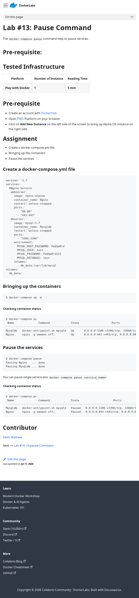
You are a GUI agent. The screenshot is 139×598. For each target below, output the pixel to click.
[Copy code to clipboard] (132, 180)
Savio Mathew (12, 437)
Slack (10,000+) (13, 529)
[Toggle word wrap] (125, 319)
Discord (8, 534)
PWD (20, 119)
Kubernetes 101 (13, 508)
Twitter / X (10, 540)
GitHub (8, 573)
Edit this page (16, 459)
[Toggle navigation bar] (5, 5)
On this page (14, 17)
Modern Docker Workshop (21, 496)
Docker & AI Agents (16, 502)
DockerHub (49, 113)
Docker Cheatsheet (16, 567)
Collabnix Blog (12, 561)
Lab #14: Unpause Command (33, 446)
